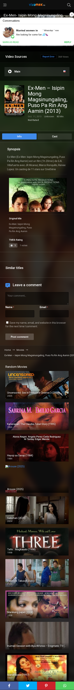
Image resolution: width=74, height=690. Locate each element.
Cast (54, 136)
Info (19, 136)
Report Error (48, 56)
